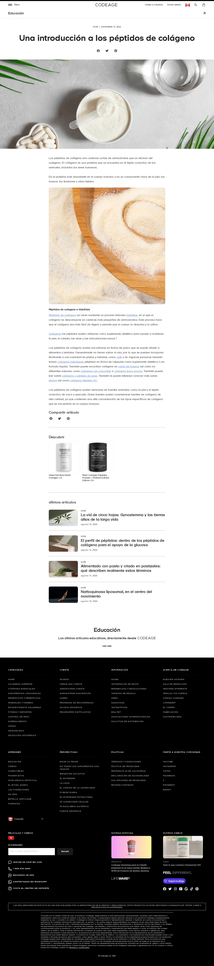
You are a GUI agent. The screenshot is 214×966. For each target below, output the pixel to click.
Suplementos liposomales (24, 693)
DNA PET (116, 712)
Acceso (64, 679)
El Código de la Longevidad (77, 788)
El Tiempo (169, 707)
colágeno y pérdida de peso (79, 376)
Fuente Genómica (70, 811)
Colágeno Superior (20, 684)
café (119, 357)
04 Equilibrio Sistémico (74, 806)
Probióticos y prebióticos (24, 698)
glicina (53, 380)
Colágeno (55, 334)
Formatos (14, 804)
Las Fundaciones (18, 790)
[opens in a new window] (205, 13)
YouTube (168, 762)
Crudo (12, 726)
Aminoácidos (16, 731)
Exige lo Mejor (69, 762)
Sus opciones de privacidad (128, 780)
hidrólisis (132, 315)
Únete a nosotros (154, 5)
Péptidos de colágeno (62, 315)
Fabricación (170, 712)
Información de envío (125, 684)
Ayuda (115, 679)
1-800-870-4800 (21, 868)
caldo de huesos (128, 366)
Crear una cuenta (71, 684)
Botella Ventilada (20, 799)
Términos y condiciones (126, 762)
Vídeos (12, 766)
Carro (64, 698)
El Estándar (67, 778)
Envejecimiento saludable (24, 707)
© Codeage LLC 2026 (107, 956)
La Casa (65, 783)
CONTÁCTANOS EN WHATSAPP (30, 882)
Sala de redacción (175, 684)
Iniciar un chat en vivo (27, 862)
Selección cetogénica (22, 735)
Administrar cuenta (72, 689)
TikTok (167, 771)
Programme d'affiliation (75, 712)
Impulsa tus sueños (175, 693)
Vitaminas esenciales (21, 689)
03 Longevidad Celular (74, 802)
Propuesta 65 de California (128, 771)
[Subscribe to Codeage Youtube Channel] (11, 839)
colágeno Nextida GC (83, 380)
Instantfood (119, 707)
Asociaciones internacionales (130, 717)
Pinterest (169, 785)
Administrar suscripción (75, 693)
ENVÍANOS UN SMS (23, 875)
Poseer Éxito (16, 776)
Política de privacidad (125, 766)
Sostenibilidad (172, 717)
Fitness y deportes (20, 712)
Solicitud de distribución (127, 721)
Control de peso (18, 717)
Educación (14, 762)
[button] (14, 5)
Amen (114, 698)
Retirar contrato (122, 785)
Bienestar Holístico (72, 774)
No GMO (12, 794)
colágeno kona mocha (128, 371)
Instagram (169, 766)
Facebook (169, 776)
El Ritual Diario (18, 785)
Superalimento (17, 721)
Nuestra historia (174, 679)
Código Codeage (173, 698)
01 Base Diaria (68, 792)
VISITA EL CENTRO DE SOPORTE (31, 888)
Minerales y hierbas (20, 703)
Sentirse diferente (175, 689)
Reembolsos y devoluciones (129, 689)
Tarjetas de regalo (123, 693)
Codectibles (16, 771)
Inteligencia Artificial (22, 780)
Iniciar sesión (174, 5)
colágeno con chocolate (96, 371)
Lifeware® (169, 703)
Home (11, 679)
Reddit (167, 790)
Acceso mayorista (71, 707)
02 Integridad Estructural (76, 797)
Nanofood (117, 703)
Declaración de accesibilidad (130, 776)
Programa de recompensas (77, 703)
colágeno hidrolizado (71, 362)
